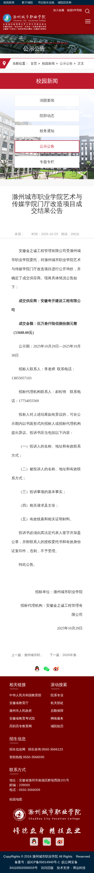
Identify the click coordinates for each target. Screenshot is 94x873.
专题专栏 (47, 162)
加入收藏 (59, 10)
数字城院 (27, 2)
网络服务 (57, 718)
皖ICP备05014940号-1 (43, 862)
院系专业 (57, 695)
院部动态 (47, 116)
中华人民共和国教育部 (25, 695)
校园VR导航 (74, 10)
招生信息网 (17, 749)
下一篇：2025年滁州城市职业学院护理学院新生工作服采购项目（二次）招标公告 (66, 655)
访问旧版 (47, 868)
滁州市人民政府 (20, 710)
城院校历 (57, 726)
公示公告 (66, 63)
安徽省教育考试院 (22, 718)
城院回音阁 (64, 2)
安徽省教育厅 (19, 703)
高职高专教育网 (20, 726)
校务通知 (47, 131)
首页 (34, 63)
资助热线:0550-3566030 (26, 757)
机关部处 (57, 703)
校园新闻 (8, 2)
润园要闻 (47, 100)
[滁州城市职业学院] (24, 23)
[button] (87, 11)
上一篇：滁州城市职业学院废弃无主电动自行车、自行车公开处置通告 (27, 655)
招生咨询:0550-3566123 (45, 749)
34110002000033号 (23, 868)
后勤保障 (57, 710)
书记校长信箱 (46, 2)
